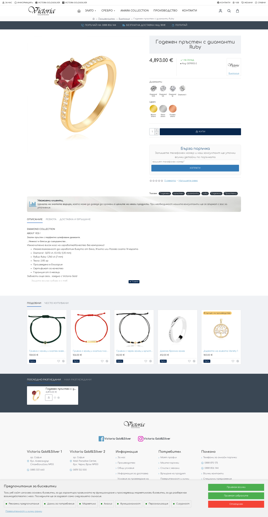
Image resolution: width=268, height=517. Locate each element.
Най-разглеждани (78, 379)
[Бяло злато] (163, 109)
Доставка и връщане (75, 219)
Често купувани (56, 303)
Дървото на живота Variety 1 (220, 351)
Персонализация (158, 504)
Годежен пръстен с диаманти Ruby (61, 389)
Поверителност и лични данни (23, 511)
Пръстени (231, 193)
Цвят (152, 102)
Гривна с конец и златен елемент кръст (47, 351)
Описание (35, 219)
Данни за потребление (60, 504)
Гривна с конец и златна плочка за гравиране (91, 351)
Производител (106, 19)
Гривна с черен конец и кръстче (134, 351)
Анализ (108, 504)
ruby (205, 193)
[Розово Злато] (173, 109)
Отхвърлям (236, 504)
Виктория (124, 19)
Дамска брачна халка (172, 351)
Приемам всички (236, 487)
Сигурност (183, 504)
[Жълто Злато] (153, 109)
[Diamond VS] (163, 88)
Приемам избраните (236, 496)
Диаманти (155, 82)
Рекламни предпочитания (24, 504)
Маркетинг (89, 504)
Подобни (34, 303)
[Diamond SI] (173, 88)
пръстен (178, 193)
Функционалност (130, 504)
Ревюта (51, 219)
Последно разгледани (44, 379)
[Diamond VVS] (153, 88)
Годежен (165, 193)
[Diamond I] (182, 88)
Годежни (216, 193)
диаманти (193, 193)
